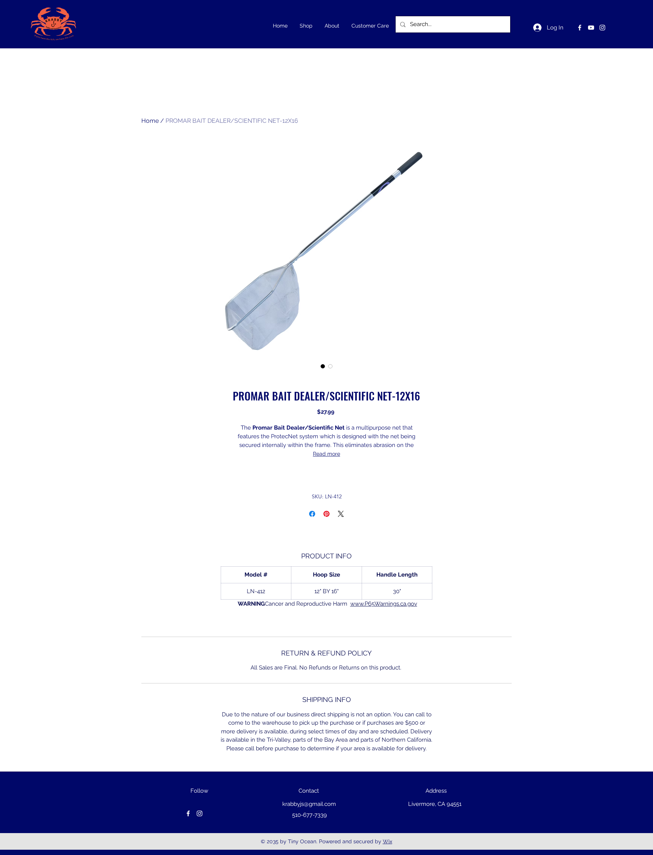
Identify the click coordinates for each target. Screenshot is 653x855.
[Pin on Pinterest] (326, 513)
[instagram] (602, 27)
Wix (387, 841)
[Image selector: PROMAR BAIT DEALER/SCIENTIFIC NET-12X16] (322, 366)
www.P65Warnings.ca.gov (383, 603)
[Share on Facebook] (312, 513)
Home (150, 120)
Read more (326, 454)
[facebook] (579, 27)
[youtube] (591, 27)
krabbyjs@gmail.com (309, 804)
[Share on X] (340, 513)
